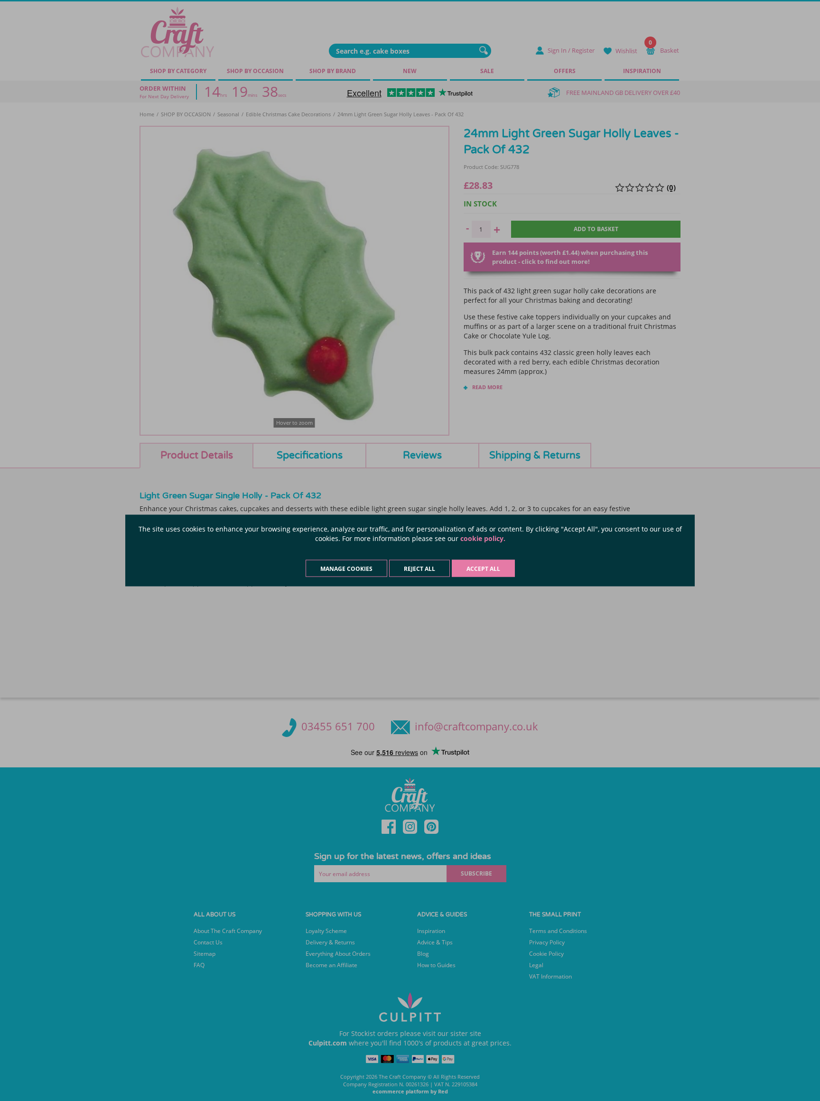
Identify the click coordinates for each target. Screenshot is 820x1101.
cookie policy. (482, 538)
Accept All (483, 569)
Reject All (419, 569)
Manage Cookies (346, 569)
